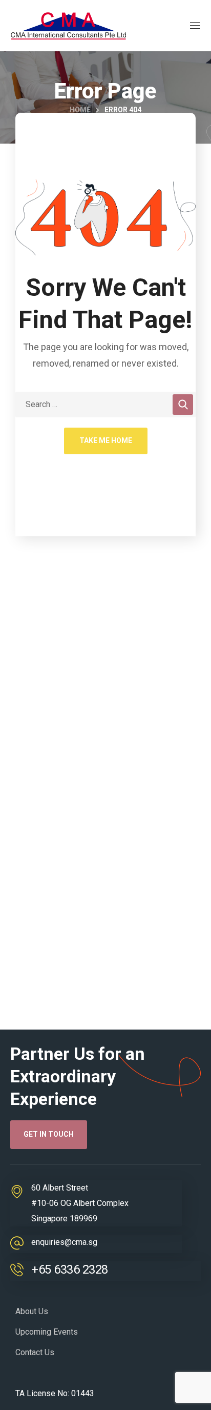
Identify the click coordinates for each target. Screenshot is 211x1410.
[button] (48, 1134)
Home (80, 110)
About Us (31, 1311)
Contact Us (34, 1352)
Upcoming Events (46, 1332)
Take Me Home (105, 440)
